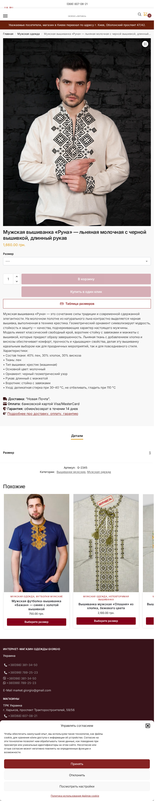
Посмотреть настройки (76, 786)
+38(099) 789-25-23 (23, 672)
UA (6, 7)
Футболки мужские (49, 596)
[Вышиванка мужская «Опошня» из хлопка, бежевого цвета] (106, 543)
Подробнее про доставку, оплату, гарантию (42, 414)
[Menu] (9, 16)
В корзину (86, 279)
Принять (77, 764)
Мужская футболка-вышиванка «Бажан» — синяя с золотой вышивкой (36, 605)
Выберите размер (36, 621)
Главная (8, 33)
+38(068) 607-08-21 (22, 716)
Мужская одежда (28, 33)
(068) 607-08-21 (77, 4)
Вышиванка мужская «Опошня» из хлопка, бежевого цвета (105, 606)
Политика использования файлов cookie (75, 795)
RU (11, 7)
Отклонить (77, 775)
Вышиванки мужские (71, 472)
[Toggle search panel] (140, 14)
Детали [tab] (77, 436)
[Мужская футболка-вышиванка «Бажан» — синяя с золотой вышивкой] (36, 543)
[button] (148, 726)
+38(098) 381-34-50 (22, 665)
